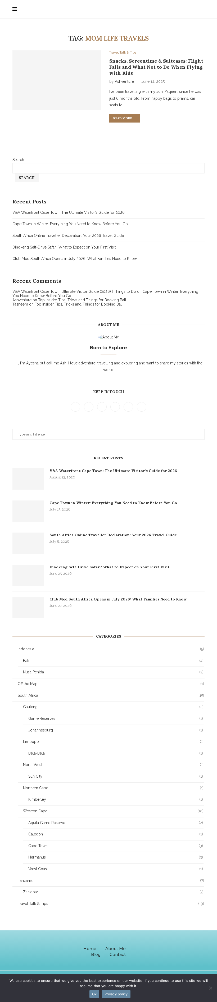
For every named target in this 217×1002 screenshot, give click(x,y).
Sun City (115, 776)
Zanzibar (113, 892)
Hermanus (115, 857)
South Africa (111, 695)
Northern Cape (113, 788)
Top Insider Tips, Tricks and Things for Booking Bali (82, 300)
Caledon (115, 834)
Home (89, 948)
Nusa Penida (113, 672)
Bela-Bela (115, 753)
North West (113, 765)
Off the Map (111, 684)
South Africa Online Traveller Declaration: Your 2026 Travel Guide (68, 235)
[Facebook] (76, 406)
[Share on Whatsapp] (162, 129)
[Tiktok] (161, 950)
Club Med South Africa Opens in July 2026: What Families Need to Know (74, 258)
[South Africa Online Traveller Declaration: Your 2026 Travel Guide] (28, 543)
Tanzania (111, 880)
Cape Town (115, 846)
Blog (96, 954)
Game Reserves (115, 718)
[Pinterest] (115, 406)
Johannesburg (115, 730)
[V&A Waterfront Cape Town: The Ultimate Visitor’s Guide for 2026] (28, 479)
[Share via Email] (167, 129)
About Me (115, 948)
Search (18, 160)
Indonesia (111, 649)
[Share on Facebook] (145, 129)
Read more (122, 118)
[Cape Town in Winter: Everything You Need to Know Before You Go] (28, 511)
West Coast (115, 869)
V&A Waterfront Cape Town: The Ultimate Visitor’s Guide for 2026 (68, 212)
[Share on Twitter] (151, 129)
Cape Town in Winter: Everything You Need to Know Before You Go (70, 224)
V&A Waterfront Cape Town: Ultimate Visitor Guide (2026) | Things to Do (74, 291)
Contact (118, 954)
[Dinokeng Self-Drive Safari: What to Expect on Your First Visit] (28, 575)
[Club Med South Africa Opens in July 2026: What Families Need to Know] (28, 607)
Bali (113, 661)
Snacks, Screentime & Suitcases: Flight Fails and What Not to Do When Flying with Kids (156, 67)
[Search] (203, 9)
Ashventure (124, 81)
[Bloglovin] (141, 406)
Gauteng (113, 707)
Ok (94, 994)
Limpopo (113, 741)
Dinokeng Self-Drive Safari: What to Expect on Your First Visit (64, 247)
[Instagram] (102, 406)
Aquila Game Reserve (115, 823)
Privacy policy (116, 994)
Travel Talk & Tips (111, 903)
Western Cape (113, 811)
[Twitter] (89, 406)
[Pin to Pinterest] (156, 129)
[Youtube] (128, 406)
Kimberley (115, 799)
